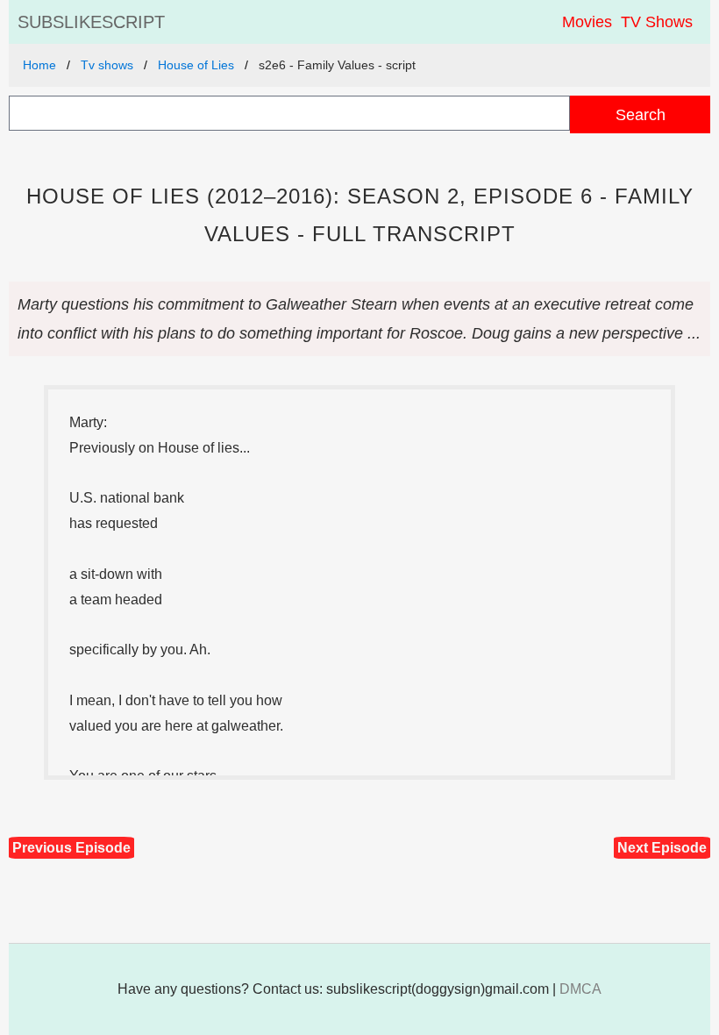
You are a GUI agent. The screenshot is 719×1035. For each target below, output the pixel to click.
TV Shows (657, 22)
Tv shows (107, 65)
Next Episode (662, 847)
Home (39, 65)
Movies (587, 22)
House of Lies (196, 65)
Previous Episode (71, 847)
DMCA (580, 988)
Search (641, 114)
